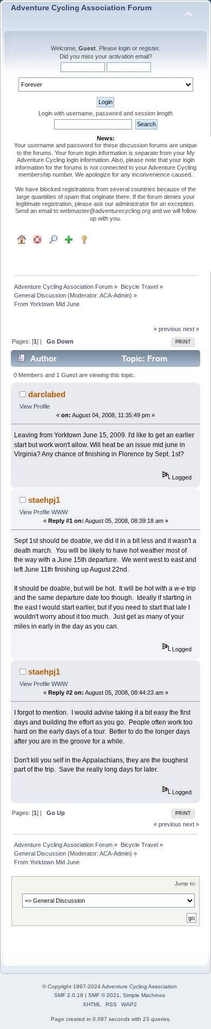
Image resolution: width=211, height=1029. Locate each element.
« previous (167, 329)
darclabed (46, 394)
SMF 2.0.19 (68, 995)
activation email (129, 56)
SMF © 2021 (104, 995)
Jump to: (185, 883)
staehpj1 (44, 499)
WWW (59, 512)
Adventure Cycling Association (139, 986)
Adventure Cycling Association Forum (81, 8)
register (149, 48)
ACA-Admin (115, 295)
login (124, 48)
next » (191, 329)
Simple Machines (144, 995)
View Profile (34, 406)
